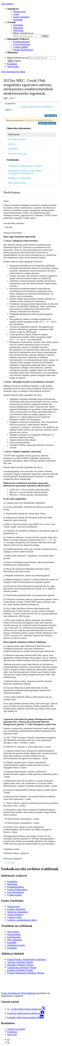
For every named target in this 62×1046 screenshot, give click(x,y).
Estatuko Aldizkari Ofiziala (20, 970)
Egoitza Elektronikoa (23, 49)
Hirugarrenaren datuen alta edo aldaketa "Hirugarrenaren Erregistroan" (25, 171)
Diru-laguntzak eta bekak (13, 71)
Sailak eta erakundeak (17, 912)
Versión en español (16, 1029)
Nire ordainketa (14, 939)
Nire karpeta (13, 66)
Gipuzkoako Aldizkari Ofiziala (21, 967)
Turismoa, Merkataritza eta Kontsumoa (36, 106)
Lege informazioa (15, 892)
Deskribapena (14, 134)
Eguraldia (11, 942)
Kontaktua (18, 25)
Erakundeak (13, 149)
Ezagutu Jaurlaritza (16, 909)
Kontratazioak (14, 937)
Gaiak (16, 14)
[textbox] (31, 715)
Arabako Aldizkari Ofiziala (20, 962)
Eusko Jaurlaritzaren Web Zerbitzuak (18, 993)
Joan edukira (7, 3)
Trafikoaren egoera (16, 945)
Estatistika (12, 948)
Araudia (11, 144)
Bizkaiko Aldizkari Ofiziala (20, 965)
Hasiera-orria (19, 11)
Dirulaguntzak (14, 934)
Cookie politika (20, 47)
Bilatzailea (18, 27)
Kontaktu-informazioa (17, 153)
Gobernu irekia (14, 917)
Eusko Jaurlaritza (21, 17)
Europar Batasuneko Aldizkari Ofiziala (25, 973)
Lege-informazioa (21, 44)
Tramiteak (18, 19)
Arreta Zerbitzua (15, 914)
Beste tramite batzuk (16, 183)
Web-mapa (18, 30)
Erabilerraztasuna (21, 41)
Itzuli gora (12, 1034)
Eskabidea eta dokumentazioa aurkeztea (25, 166)
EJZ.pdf (10, 862)
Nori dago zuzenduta (17, 139)
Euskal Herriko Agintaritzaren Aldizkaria (26, 959)
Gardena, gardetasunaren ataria (22, 920)
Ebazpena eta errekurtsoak (19, 178)
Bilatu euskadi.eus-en (23, 33)
